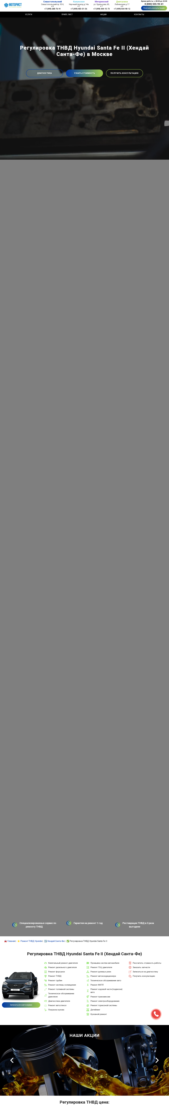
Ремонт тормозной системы (103, 1005)
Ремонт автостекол (57, 1005)
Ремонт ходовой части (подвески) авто (106, 990)
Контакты (139, 14)
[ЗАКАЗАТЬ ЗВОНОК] (156, 1013)
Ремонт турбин (55, 980)
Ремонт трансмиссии (100, 997)
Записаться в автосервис (21, 1005)
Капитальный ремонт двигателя (63, 963)
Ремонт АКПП (97, 985)
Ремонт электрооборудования (104, 1001)
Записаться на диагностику (145, 972)
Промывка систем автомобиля (104, 963)
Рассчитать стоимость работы (147, 963)
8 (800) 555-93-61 (154, 4)
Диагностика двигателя (59, 1001)
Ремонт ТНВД (54, 976)
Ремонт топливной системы (61, 989)
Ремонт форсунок (56, 972)
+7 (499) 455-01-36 (79, 9)
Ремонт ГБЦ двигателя (101, 967)
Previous (12, 1060)
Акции (103, 14)
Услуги (28, 14)
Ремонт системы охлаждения (62, 985)
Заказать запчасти (141, 967)
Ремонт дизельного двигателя (62, 967)
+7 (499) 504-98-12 (122, 9)
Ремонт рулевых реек (100, 972)
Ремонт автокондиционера (103, 976)
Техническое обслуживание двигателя (61, 995)
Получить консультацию (154, 8)
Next (157, 1060)
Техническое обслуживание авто (105, 980)
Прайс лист (67, 14)
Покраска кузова (56, 1010)
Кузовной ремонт (98, 1014)
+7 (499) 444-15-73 (101, 9)
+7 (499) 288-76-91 (52, 9)
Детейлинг (95, 1010)
